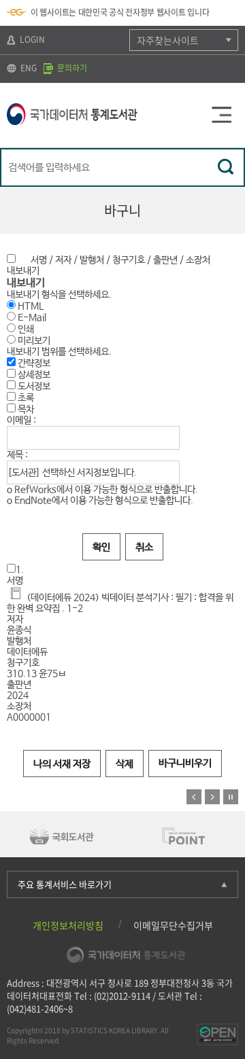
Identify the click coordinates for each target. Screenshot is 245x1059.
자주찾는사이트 (168, 40)
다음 (212, 796)
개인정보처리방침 (68, 925)
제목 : (17, 455)
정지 (230, 796)
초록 (25, 398)
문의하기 (71, 68)
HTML (31, 306)
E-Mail (32, 317)
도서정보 (33, 386)
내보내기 (23, 271)
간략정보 (33, 363)
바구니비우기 (185, 763)
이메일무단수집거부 (173, 925)
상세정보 (33, 375)
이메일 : (21, 420)
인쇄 (26, 329)
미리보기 (34, 341)
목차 (25, 409)
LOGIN (31, 39)
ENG (27, 68)
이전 (193, 796)
